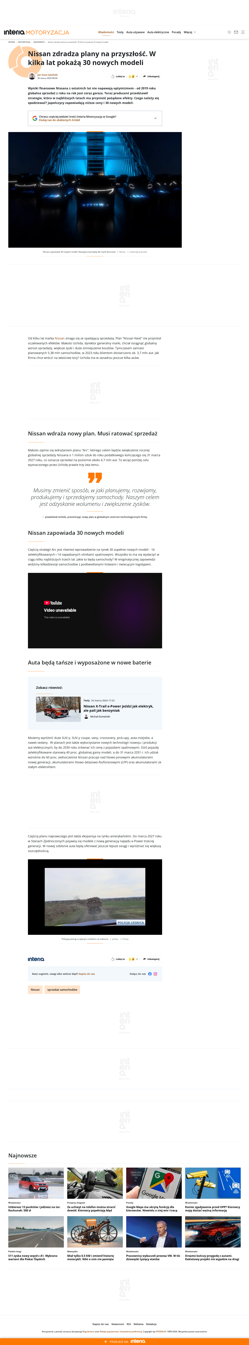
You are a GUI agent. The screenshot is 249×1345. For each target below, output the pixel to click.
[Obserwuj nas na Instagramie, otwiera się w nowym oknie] (155, 974)
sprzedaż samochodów (62, 990)
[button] (106, 32)
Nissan (60, 338)
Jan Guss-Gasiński (47, 74)
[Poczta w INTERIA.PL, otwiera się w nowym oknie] (236, 32)
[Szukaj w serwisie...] (229, 32)
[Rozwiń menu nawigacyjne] (243, 32)
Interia (11, 42)
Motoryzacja (24, 42)
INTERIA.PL (161, 1331)
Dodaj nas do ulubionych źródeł (77, 120)
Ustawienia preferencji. (131, 1331)
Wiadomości (39, 42)
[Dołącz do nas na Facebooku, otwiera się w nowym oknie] (150, 974)
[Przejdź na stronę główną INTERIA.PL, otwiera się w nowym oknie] (14, 32)
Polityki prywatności (109, 1331)
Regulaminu (88, 1331)
